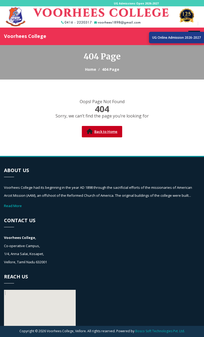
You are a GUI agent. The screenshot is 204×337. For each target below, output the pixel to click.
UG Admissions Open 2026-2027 (138, 3)
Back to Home (105, 131)
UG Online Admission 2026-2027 (176, 37)
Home (90, 69)
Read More (13, 205)
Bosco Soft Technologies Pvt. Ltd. (160, 331)
